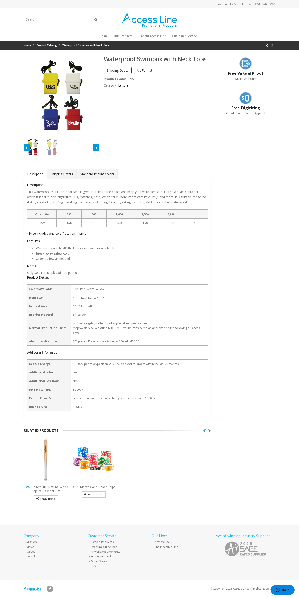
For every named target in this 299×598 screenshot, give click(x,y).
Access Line (162, 542)
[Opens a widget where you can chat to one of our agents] (283, 590)
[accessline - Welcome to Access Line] (149, 19)
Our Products (123, 36)
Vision (30, 547)
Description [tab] (35, 174)
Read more (48, 499)
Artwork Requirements (105, 552)
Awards (31, 556)
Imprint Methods (101, 556)
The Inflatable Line (166, 547)
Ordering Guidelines (104, 547)
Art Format (144, 70)
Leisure (123, 85)
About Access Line (153, 36)
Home (104, 36)
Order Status (99, 561)
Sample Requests (102, 542)
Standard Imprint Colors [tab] (97, 174)
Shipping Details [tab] (62, 174)
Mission (31, 542)
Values (30, 552)
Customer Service (184, 36)
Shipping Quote (117, 70)
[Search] (96, 19)
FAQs (94, 566)
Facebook (50, 589)
